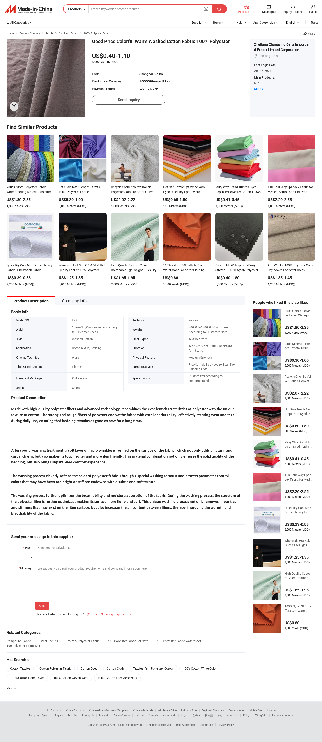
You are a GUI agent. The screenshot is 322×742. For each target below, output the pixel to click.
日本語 (209, 715)
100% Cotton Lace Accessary (117, 678)
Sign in (313, 11)
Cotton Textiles (20, 668)
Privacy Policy (226, 724)
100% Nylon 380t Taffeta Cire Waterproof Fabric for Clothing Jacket (298, 608)
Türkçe (246, 715)
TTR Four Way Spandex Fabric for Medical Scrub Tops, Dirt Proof (298, 477)
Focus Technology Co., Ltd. (132, 724)
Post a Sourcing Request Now (109, 614)
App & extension (264, 22)
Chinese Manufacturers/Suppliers (109, 710)
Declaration (206, 724)
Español (72, 715)
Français (104, 715)
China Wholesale (143, 710)
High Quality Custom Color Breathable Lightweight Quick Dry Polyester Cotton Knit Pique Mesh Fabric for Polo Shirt (298, 575)
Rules (314, 22)
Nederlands (169, 715)
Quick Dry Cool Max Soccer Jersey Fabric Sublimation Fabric (298, 510)
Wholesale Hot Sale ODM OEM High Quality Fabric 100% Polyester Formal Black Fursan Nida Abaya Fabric (298, 543)
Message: (26, 568)
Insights (271, 710)
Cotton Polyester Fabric (55, 668)
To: (31, 558)
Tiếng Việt (261, 715)
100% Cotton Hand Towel (27, 678)
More (257, 89)
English (58, 715)
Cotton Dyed (89, 668)
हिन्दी (220, 715)
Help (239, 22)
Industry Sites (189, 710)
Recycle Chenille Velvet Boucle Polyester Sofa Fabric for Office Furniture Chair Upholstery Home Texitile (298, 378)
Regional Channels (213, 710)
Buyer (217, 22)
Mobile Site (255, 710)
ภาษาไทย (232, 715)
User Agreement (185, 724)
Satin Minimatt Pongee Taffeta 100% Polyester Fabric (298, 346)
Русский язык (122, 715)
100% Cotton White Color (200, 668)
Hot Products (54, 710)
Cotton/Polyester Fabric (83, 641)
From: (28, 548)
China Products (75, 710)
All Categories (19, 22)
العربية (184, 715)
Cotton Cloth (115, 668)
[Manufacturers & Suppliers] (28, 9)
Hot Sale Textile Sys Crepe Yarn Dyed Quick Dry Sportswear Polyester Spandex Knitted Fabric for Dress (298, 411)
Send (42, 605)
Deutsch (153, 715)
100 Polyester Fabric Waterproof (179, 641)
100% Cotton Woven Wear (70, 678)
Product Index (236, 710)
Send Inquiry (129, 99)
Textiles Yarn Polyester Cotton (153, 668)
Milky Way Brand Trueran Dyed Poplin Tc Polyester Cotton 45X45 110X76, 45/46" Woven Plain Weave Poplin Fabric (298, 444)
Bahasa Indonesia (282, 715)
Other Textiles (49, 641)
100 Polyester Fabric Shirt (24, 646)
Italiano (139, 715)
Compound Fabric (19, 641)
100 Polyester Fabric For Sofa (128, 641)
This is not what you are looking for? (59, 614)
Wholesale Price (167, 710)
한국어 (196, 715)
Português (88, 715)
